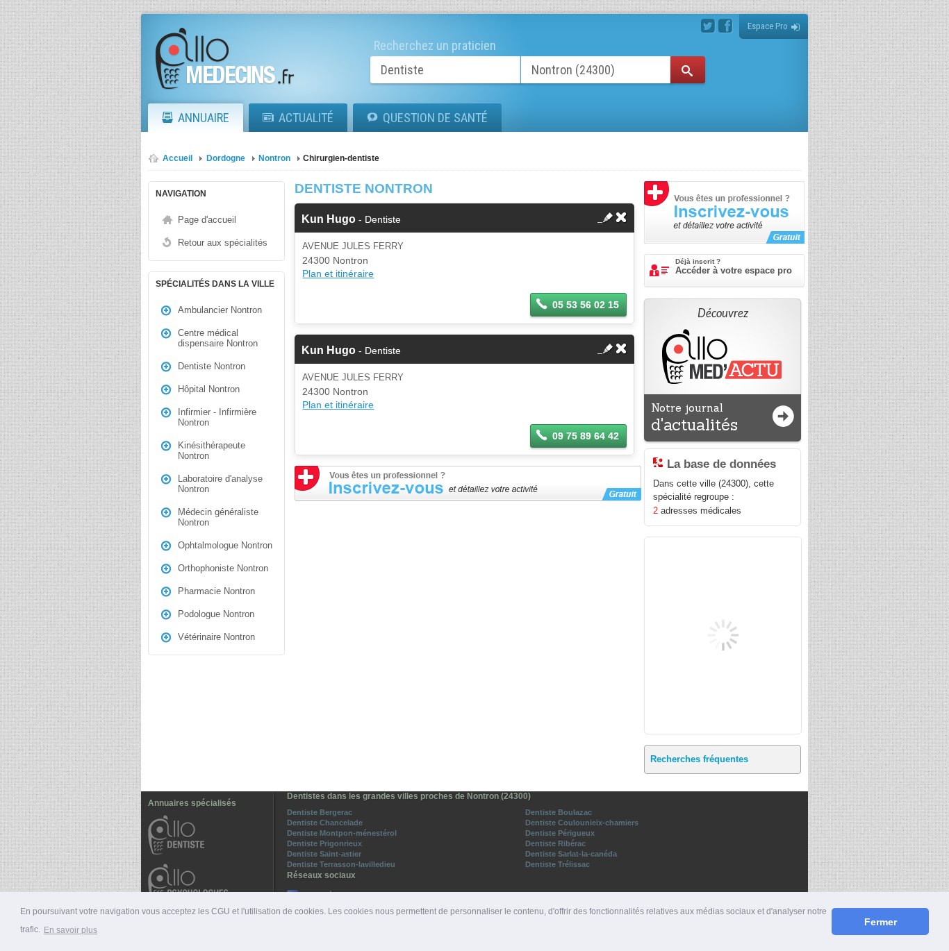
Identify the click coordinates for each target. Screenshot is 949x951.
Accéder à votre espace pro (733, 267)
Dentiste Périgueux (560, 833)
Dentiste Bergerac (319, 812)
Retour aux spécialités (222, 242)
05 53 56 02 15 (585, 304)
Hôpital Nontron (209, 389)
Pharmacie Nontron (216, 591)
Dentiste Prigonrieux (324, 843)
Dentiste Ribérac (555, 843)
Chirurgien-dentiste (341, 158)
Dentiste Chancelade (325, 822)
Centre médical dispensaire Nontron (218, 338)
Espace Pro (768, 26)
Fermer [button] (880, 921)
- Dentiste (351, 219)
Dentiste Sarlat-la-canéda (571, 854)
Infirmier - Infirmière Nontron (217, 417)
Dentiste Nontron (211, 366)
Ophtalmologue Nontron (225, 545)
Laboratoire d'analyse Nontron (220, 483)
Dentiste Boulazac (558, 812)
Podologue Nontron (216, 614)
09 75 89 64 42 (585, 435)
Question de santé (435, 117)
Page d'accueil (207, 219)
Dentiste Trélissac (557, 864)
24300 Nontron (335, 260)
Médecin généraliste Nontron (218, 517)
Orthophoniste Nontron (223, 568)
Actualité (306, 117)
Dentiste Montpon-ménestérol (342, 833)
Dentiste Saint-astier (324, 854)
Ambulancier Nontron (220, 310)
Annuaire (203, 117)
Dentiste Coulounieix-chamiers (581, 822)
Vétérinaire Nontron (216, 637)
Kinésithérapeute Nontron (211, 450)
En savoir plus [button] (70, 930)
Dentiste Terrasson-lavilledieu (341, 864)
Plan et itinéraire (338, 273)
